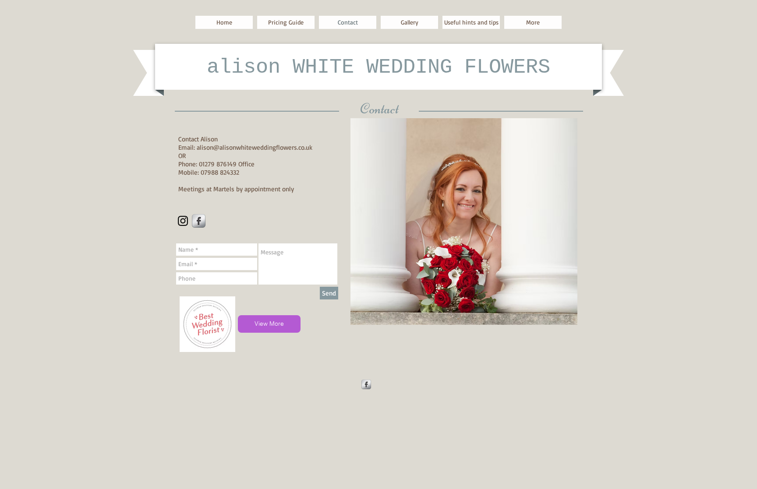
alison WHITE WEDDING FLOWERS (378, 67)
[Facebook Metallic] (198, 221)
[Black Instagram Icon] (183, 221)
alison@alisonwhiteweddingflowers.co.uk (254, 147)
